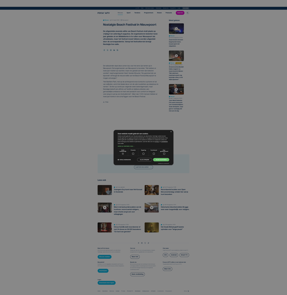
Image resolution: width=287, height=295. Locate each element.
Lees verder (121, 143)
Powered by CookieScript (163, 163)
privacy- (157, 141)
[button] (143, 146)
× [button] (171, 131)
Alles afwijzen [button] (144, 159)
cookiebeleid (164, 141)
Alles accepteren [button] (161, 159)
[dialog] (143, 147)
